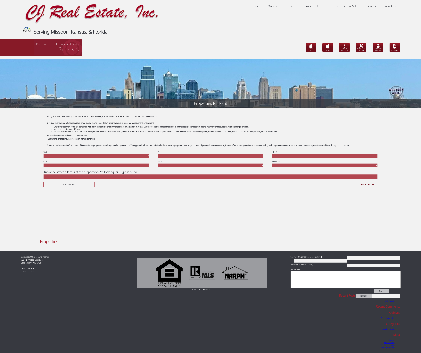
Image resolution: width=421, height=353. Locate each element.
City (45, 161)
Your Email (310, 257)
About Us (390, 6)
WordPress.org (387, 347)
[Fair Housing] (169, 273)
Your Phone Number (298, 264)
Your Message (296, 269)
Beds (160, 152)
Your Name (294, 257)
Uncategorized (388, 329)
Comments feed (387, 345)
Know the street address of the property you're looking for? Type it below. (90, 172)
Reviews (371, 6)
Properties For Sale (346, 6)
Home (255, 6)
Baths (160, 161)
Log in (391, 340)
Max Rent (276, 161)
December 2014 (387, 318)
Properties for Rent (315, 6)
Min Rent (276, 152)
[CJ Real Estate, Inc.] (91, 26)
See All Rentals (367, 184)
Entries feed (389, 342)
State (45, 152)
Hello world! (388, 301)
